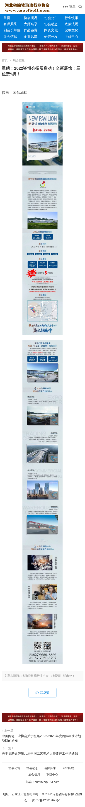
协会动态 (51, 24)
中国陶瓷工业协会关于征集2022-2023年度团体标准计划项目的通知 (41, 738)
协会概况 (30, 18)
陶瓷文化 (51, 30)
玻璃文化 (71, 30)
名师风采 (10, 24)
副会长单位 (11, 30)
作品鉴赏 (30, 30)
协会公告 (51, 18)
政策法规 (71, 24)
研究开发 (51, 36)
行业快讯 (71, 18)
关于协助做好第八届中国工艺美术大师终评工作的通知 (40, 753)
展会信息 (10, 36)
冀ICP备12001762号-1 (46, 800)
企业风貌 (30, 36)
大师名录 (30, 24)
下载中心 (71, 36)
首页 (6, 18)
